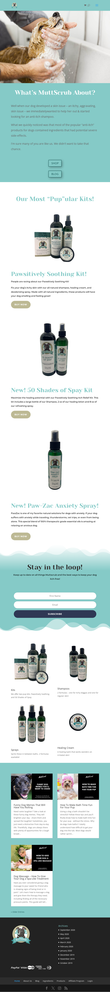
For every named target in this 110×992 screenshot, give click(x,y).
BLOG (55, 174)
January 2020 (66, 950)
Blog (37, 981)
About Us (27, 981)
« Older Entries (17, 912)
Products (61, 981)
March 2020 (65, 942)
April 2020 (64, 938)
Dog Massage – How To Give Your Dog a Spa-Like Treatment (31, 877)
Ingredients (48, 981)
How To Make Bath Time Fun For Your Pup (76, 806)
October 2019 (66, 963)
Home (17, 981)
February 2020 (66, 946)
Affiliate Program (76, 981)
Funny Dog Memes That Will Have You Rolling (29, 806)
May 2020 (64, 934)
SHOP (55, 163)
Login (90, 981)
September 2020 (67, 930)
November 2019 (67, 959)
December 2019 (67, 955)
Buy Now (20, 304)
